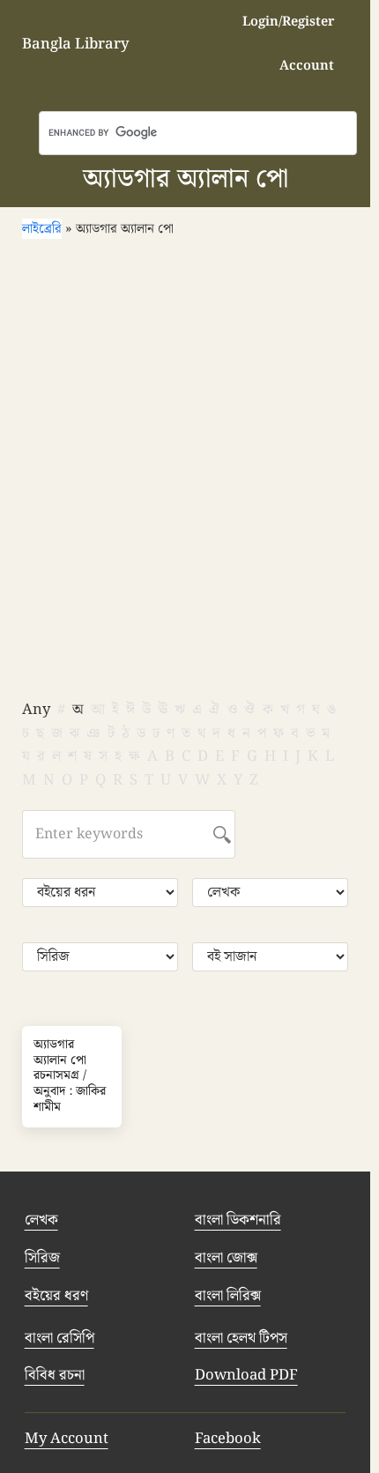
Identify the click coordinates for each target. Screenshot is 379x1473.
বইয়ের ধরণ (56, 1295)
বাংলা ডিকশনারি (238, 1220)
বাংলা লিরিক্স (228, 1295)
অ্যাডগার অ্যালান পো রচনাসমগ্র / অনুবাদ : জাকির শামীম (69, 1077)
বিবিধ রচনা (55, 1375)
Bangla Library (75, 44)
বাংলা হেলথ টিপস (241, 1338)
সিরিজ (42, 1257)
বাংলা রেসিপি (59, 1338)
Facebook (228, 1438)
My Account (66, 1438)
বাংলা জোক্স (226, 1257)
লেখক (41, 1220)
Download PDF (246, 1375)
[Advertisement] (189, 475)
